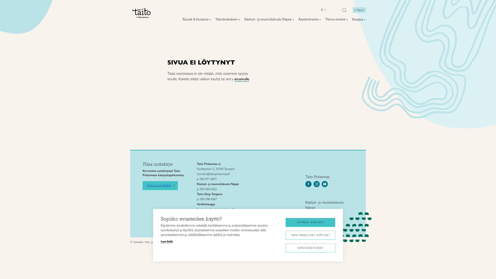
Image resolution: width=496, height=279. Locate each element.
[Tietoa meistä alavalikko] (347, 20)
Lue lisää (167, 241)
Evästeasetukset (311, 248)
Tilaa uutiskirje (158, 185)
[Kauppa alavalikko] (365, 20)
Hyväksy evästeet (310, 222)
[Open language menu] (324, 10)
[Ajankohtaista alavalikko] (320, 20)
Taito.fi (360, 10)
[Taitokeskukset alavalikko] (239, 20)
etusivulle (241, 79)
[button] (344, 10)
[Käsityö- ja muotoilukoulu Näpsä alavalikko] (293, 20)
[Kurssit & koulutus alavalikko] (210, 20)
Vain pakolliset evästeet (310, 235)
